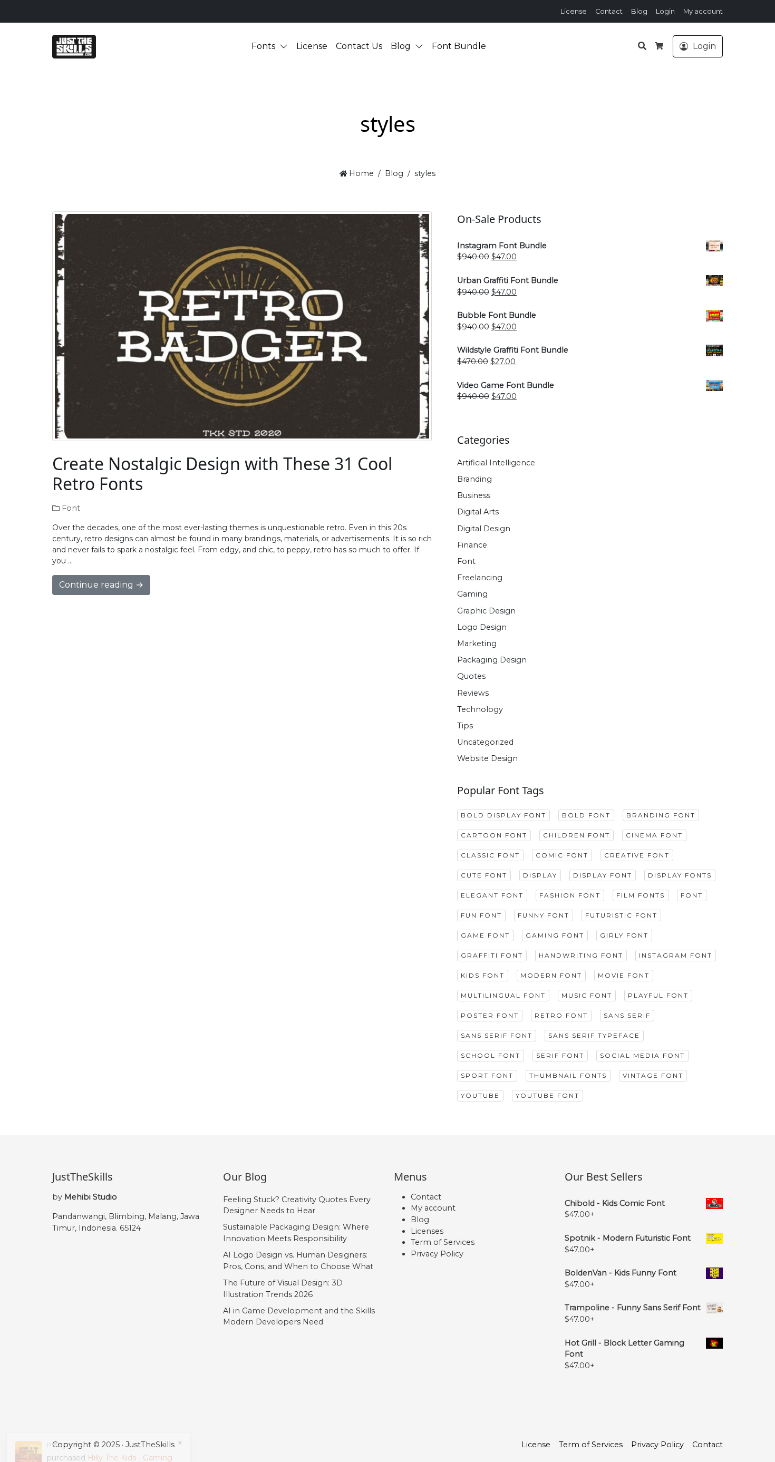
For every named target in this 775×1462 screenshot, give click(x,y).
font (692, 895)
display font (602, 875)
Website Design (487, 758)
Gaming (472, 594)
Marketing (477, 643)
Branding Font (660, 815)
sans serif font (496, 1035)
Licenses (427, 1231)
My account (703, 11)
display (540, 875)
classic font (490, 855)
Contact (609, 11)
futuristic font (621, 915)
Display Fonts (680, 875)
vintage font (653, 1075)
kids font (483, 975)
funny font (543, 915)
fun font (481, 915)
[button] (285, 46)
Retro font (561, 1015)
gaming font (555, 935)
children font (576, 835)
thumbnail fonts (568, 1075)
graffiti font (492, 955)
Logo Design (482, 627)
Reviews (473, 693)
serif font (560, 1055)
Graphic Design (486, 611)
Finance (472, 545)
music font (586, 995)
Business (473, 495)
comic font (562, 855)
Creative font (637, 855)
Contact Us (359, 46)
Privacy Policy (437, 1254)
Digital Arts (478, 511)
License (573, 11)
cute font (484, 875)
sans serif (627, 1015)
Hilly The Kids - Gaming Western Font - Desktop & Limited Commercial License (111, 1427)
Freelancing (479, 577)
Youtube (480, 1095)
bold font (586, 815)
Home (360, 173)
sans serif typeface (594, 1035)
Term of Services (442, 1242)
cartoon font (494, 835)
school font (490, 1055)
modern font (551, 975)
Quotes (471, 676)
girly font (624, 935)
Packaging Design (492, 660)
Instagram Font (675, 955)
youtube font (547, 1095)
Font (71, 508)
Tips (465, 725)
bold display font (503, 815)
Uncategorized (485, 742)
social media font (642, 1055)
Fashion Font (569, 895)
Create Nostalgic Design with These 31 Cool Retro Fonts (222, 473)
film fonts (640, 895)
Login (665, 11)
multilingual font (503, 995)
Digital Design (483, 528)
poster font (490, 1015)
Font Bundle (459, 46)
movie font (624, 975)
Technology (480, 709)
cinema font (654, 835)
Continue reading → (101, 585)
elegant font (492, 895)
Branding (474, 479)
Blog (639, 11)
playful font (658, 995)
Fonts (263, 46)
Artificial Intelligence (496, 462)
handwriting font (581, 955)
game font (485, 935)
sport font (487, 1075)
